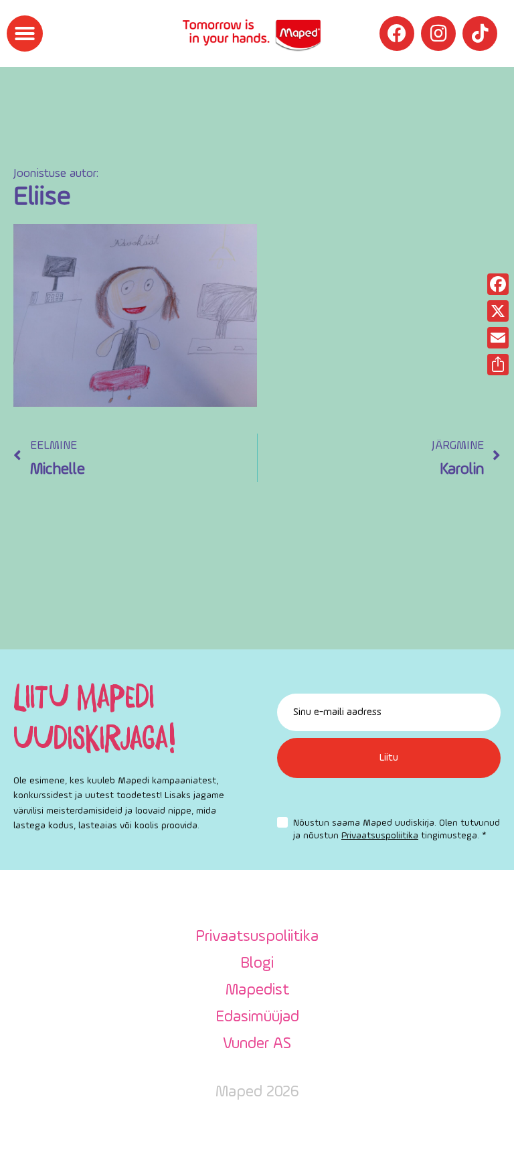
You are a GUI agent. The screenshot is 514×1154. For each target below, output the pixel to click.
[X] (498, 311)
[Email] (498, 337)
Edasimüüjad (257, 1017)
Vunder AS (257, 1044)
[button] (25, 33)
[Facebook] (396, 33)
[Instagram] (438, 33)
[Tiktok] (479, 33)
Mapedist (257, 990)
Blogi (257, 964)
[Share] (498, 364)
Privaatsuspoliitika (379, 835)
